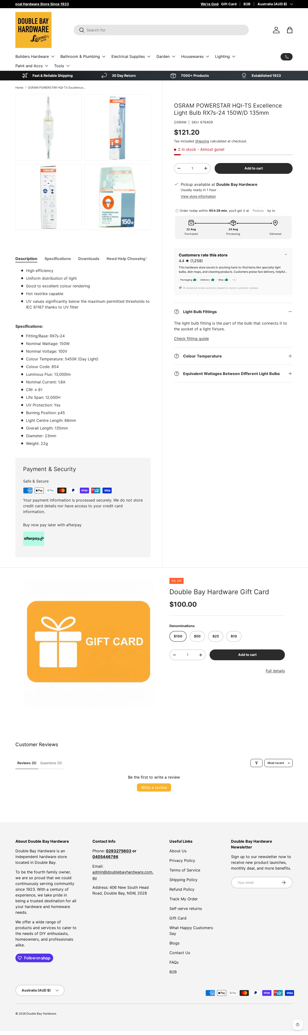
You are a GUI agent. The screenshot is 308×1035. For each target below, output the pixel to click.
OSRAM (180, 122)
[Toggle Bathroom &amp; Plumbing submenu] (104, 56)
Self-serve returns (185, 908)
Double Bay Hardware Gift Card (219, 592)
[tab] (26, 258)
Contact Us (179, 952)
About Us (177, 850)
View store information (198, 196)
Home (19, 87)
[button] (289, 30)
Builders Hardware (32, 56)
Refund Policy (181, 889)
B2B (247, 4)
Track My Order (183, 898)
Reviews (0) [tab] (26, 763)
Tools (59, 65)
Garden (163, 56)
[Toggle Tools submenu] (68, 66)
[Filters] (256, 763)
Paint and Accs (29, 65)
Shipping (202, 141)
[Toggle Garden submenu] (173, 56)
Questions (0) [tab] (51, 763)
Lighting (222, 56)
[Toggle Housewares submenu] (207, 56)
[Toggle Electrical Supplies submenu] (149, 56)
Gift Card (229, 4)
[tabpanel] (83, 357)
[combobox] (161, 30)
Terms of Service (184, 870)
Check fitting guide (191, 338)
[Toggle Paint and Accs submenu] (46, 66)
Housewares (192, 56)
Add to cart (253, 168)
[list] (88, 643)
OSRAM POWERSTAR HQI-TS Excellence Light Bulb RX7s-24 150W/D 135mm (57, 87)
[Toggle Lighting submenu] (234, 56)
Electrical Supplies (128, 56)
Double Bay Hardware (41, 1013)
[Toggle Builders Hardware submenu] (53, 56)
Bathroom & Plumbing (80, 56)
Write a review (154, 787)
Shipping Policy (183, 879)
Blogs (174, 943)
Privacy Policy (182, 860)
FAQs (174, 962)
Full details (275, 670)
